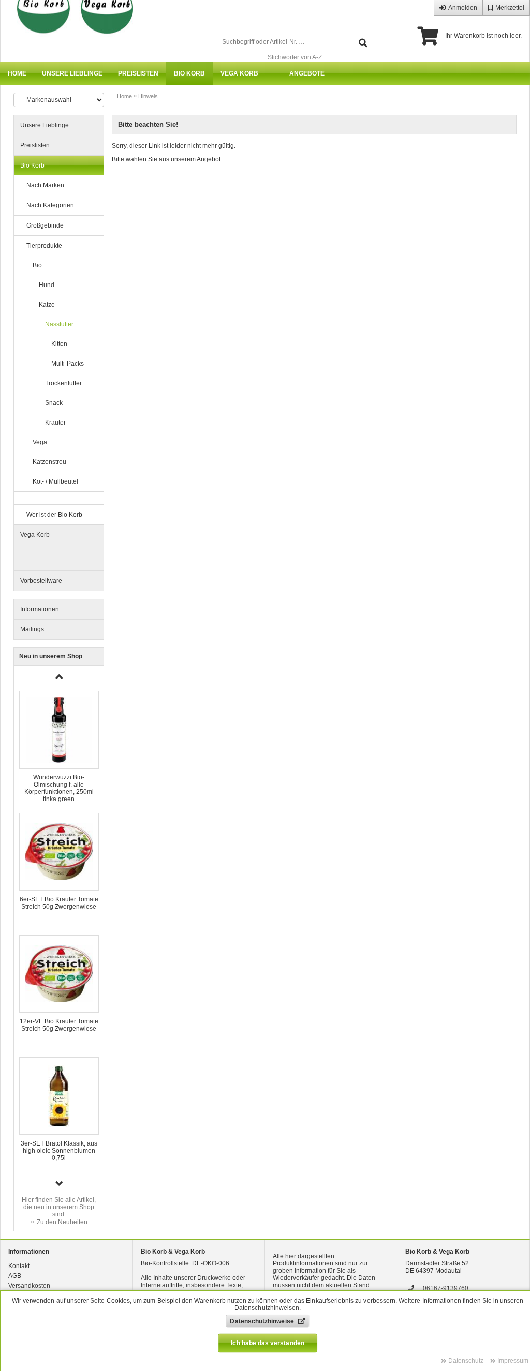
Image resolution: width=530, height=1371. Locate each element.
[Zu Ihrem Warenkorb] (427, 36)
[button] (59, 1183)
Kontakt (19, 1266)
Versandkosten (29, 1285)
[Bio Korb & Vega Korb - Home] (70, 31)
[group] (59, 747)
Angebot (208, 159)
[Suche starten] (363, 42)
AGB (14, 1275)
